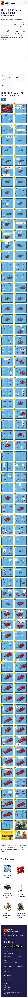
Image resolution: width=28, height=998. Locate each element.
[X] (12, 942)
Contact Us (6, 989)
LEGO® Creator (17, 956)
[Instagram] (5, 942)
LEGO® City (16, 954)
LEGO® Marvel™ (7, 966)
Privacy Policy (7, 987)
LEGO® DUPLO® (17, 959)
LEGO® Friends (7, 962)
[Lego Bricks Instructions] (9, 3)
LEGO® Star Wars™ (18, 969)
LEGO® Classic (7, 956)
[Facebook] (9, 942)
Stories (6, 985)
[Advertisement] (14, 57)
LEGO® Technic (7, 971)
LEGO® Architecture (8, 953)
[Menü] (25, 3)
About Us (6, 983)
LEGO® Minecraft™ (18, 966)
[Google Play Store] (17, 946)
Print (3, 99)
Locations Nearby (8, 978)
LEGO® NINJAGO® (8, 969)
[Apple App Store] (8, 946)
